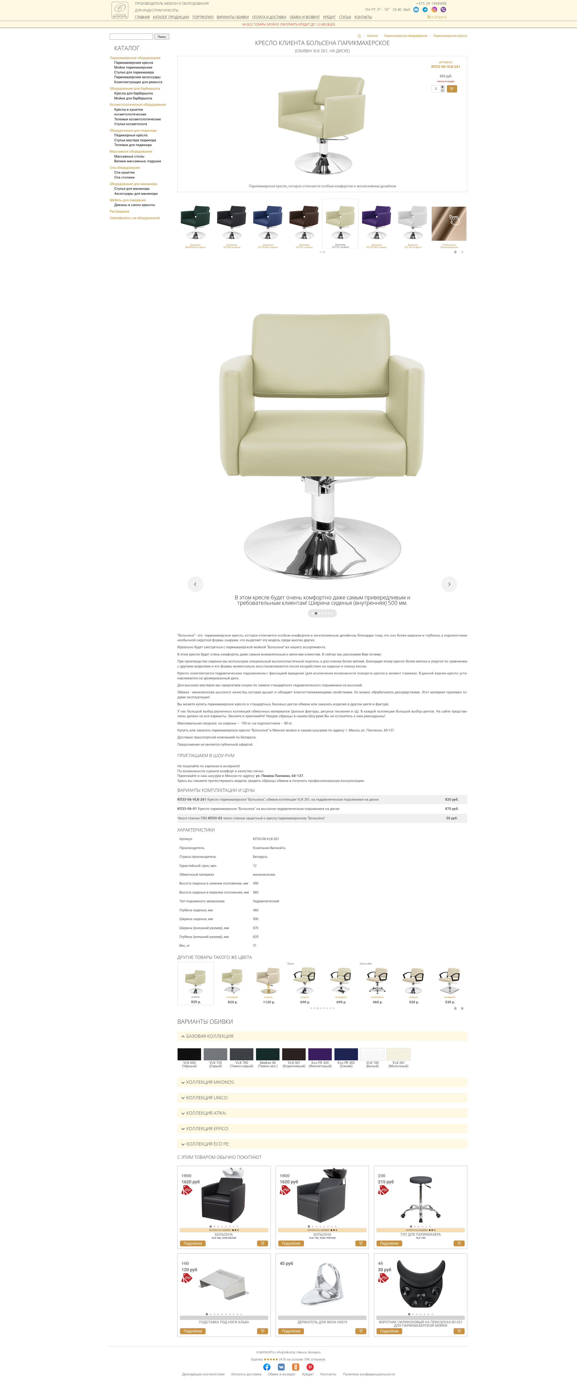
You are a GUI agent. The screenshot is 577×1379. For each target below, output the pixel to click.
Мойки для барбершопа (133, 98)
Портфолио (202, 17)
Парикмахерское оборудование (135, 58)
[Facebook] (266, 1367)
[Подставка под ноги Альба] (224, 1283)
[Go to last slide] (182, 1197)
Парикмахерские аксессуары (137, 77)
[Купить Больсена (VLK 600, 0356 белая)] (262, 1243)
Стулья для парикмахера (134, 72)
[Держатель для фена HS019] (322, 1283)
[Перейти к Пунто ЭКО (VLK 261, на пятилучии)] (377, 986)
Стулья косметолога (130, 124)
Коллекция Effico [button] (207, 1128)
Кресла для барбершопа (133, 93)
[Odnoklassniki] (295, 1367)
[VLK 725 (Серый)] (215, 1054)
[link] (195, 223)
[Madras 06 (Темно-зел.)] (268, 1054)
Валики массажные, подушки (137, 161)
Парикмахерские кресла (133, 63)
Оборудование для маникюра (133, 184)
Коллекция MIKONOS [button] (210, 1082)
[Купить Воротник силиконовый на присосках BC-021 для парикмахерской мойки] (459, 1331)
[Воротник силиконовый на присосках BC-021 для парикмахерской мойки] (420, 1283)
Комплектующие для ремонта (138, 82)
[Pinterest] (310, 1367)
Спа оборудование (125, 168)
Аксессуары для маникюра (136, 194)
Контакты (363, 17)
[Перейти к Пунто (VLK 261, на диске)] (304, 986)
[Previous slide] (455, 252)
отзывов (318, 1359)
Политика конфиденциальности (369, 1374)
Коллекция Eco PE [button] (207, 1144)
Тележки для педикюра (133, 145)
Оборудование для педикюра (133, 130)
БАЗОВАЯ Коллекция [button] (209, 1036)
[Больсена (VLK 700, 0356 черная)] (322, 1195)
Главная (142, 17)
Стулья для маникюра (131, 189)
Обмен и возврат (305, 17)
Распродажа (119, 211)
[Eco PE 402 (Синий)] (346, 1054)
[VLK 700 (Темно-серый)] (242, 1054)
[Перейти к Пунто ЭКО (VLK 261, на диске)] (413, 986)
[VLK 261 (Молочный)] (398, 1054)
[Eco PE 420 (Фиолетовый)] (320, 1054)
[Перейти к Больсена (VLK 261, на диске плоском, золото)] (268, 986)
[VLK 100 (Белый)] (372, 1054)
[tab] (321, 252)
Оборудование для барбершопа (135, 89)
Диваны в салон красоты (134, 205)
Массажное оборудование (131, 151)
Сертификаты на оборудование (135, 218)
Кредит (329, 17)
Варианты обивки (233, 17)
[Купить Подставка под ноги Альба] (262, 1331)
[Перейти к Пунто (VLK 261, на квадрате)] (341, 986)
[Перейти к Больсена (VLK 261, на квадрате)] (232, 986)
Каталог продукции (171, 17)
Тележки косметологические (137, 119)
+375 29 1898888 (431, 3)
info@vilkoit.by (286, 1352)
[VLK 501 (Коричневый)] (294, 1054)
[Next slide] (462, 252)
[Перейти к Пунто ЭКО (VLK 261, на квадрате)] (449, 986)
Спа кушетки (124, 172)
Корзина (438, 17)
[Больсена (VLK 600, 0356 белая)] (224, 1195)
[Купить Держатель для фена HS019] (360, 1331)
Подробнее (193, 1243)
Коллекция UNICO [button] (206, 1098)
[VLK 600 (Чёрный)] (189, 1054)
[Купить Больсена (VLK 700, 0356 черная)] (360, 1243)
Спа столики (124, 177)
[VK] (281, 1367)
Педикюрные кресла (130, 135)
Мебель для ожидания (128, 200)
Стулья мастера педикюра (135, 140)
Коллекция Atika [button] (205, 1113)
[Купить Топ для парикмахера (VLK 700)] (459, 1243)
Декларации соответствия (203, 1374)
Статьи (345, 17)
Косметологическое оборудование (138, 105)
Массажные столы (129, 156)
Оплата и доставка (269, 17)
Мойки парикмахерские (133, 67)
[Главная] (359, 36)
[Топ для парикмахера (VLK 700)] (420, 1195)
